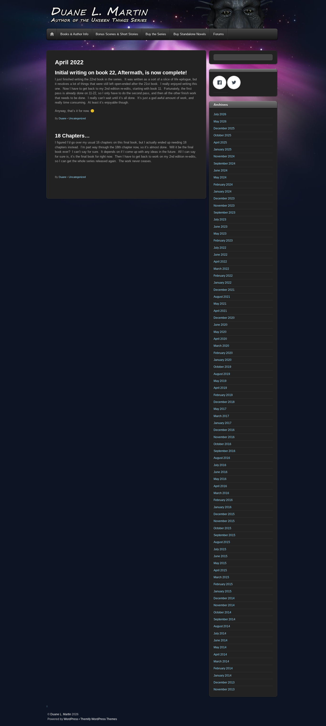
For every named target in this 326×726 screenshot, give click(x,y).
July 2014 (220, 633)
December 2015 (224, 514)
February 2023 (223, 240)
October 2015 (222, 528)
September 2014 (224, 619)
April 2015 (220, 570)
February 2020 (223, 352)
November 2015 (224, 520)
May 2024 (220, 177)
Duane (62, 118)
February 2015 (223, 584)
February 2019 (223, 394)
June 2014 (220, 640)
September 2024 (224, 163)
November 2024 (224, 156)
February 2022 (223, 275)
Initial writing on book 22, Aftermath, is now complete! (121, 73)
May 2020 (220, 331)
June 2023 (220, 226)
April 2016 (220, 486)
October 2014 (222, 612)
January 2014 (222, 675)
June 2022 (220, 254)
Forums (218, 34)
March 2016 (221, 493)
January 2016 (222, 507)
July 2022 (220, 247)
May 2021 (220, 303)
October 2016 (222, 444)
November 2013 (224, 689)
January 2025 (222, 149)
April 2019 (220, 387)
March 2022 (221, 268)
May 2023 (220, 233)
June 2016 (220, 471)
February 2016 (223, 499)
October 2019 (222, 366)
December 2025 (224, 128)
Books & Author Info (74, 34)
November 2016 (224, 437)
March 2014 (221, 661)
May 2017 (220, 408)
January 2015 (222, 591)
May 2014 (220, 647)
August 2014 (222, 626)
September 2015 (224, 535)
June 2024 (220, 170)
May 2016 (220, 478)
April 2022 (220, 261)
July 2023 (220, 219)
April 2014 (220, 654)
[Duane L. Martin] (161, 26)
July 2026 (220, 114)
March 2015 (221, 577)
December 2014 (224, 598)
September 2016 (224, 450)
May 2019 (220, 380)
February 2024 (223, 184)
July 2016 (220, 465)
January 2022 (222, 282)
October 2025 (222, 135)
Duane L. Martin (60, 714)
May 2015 (220, 563)
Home (52, 34)
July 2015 (220, 549)
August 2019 (222, 373)
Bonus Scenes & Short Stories (117, 34)
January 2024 (222, 191)
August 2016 (222, 457)
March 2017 (221, 416)
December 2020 (224, 317)
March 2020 (221, 345)
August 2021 (222, 296)
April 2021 (220, 310)
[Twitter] (235, 82)
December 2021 (224, 289)
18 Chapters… (72, 136)
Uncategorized (77, 118)
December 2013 (224, 682)
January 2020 (222, 359)
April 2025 (220, 142)
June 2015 (220, 556)
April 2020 (220, 338)
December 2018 (224, 401)
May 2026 (220, 121)
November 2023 (224, 205)
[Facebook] (221, 82)
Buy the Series (156, 34)
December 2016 (224, 429)
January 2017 (222, 422)
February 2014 (223, 668)
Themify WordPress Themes (98, 718)
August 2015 (222, 542)
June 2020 (220, 324)
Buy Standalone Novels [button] (190, 34)
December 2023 (224, 198)
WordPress (71, 718)
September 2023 (224, 212)
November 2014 (224, 605)
